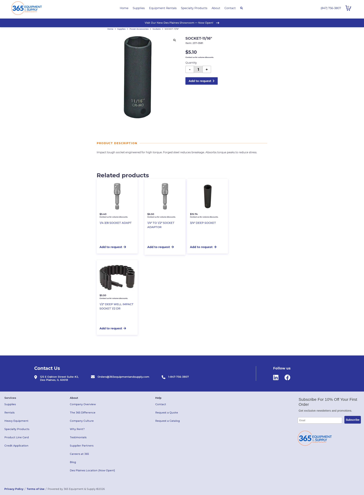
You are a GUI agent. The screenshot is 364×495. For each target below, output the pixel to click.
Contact (160, 404)
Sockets (157, 29)
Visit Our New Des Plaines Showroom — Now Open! (179, 22)
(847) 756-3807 (331, 8)
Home (110, 29)
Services (10, 398)
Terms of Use (36, 489)
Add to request (200, 81)
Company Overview (83, 404)
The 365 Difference (82, 412)
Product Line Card (16, 437)
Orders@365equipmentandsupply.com (123, 376)
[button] (174, 40)
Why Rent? (77, 429)
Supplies (121, 29)
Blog (73, 462)
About (74, 398)
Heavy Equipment (16, 420)
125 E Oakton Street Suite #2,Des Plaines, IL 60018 (59, 378)
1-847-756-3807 (178, 376)
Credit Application (16, 445)
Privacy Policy (13, 489)
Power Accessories (139, 29)
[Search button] (241, 8)
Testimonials (78, 437)
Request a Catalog (167, 420)
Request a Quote (166, 412)
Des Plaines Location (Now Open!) (92, 470)
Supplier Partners (81, 445)
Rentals (9, 412)
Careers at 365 (79, 454)
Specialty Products (16, 429)
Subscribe (352, 419)
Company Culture (82, 420)
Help (158, 398)
